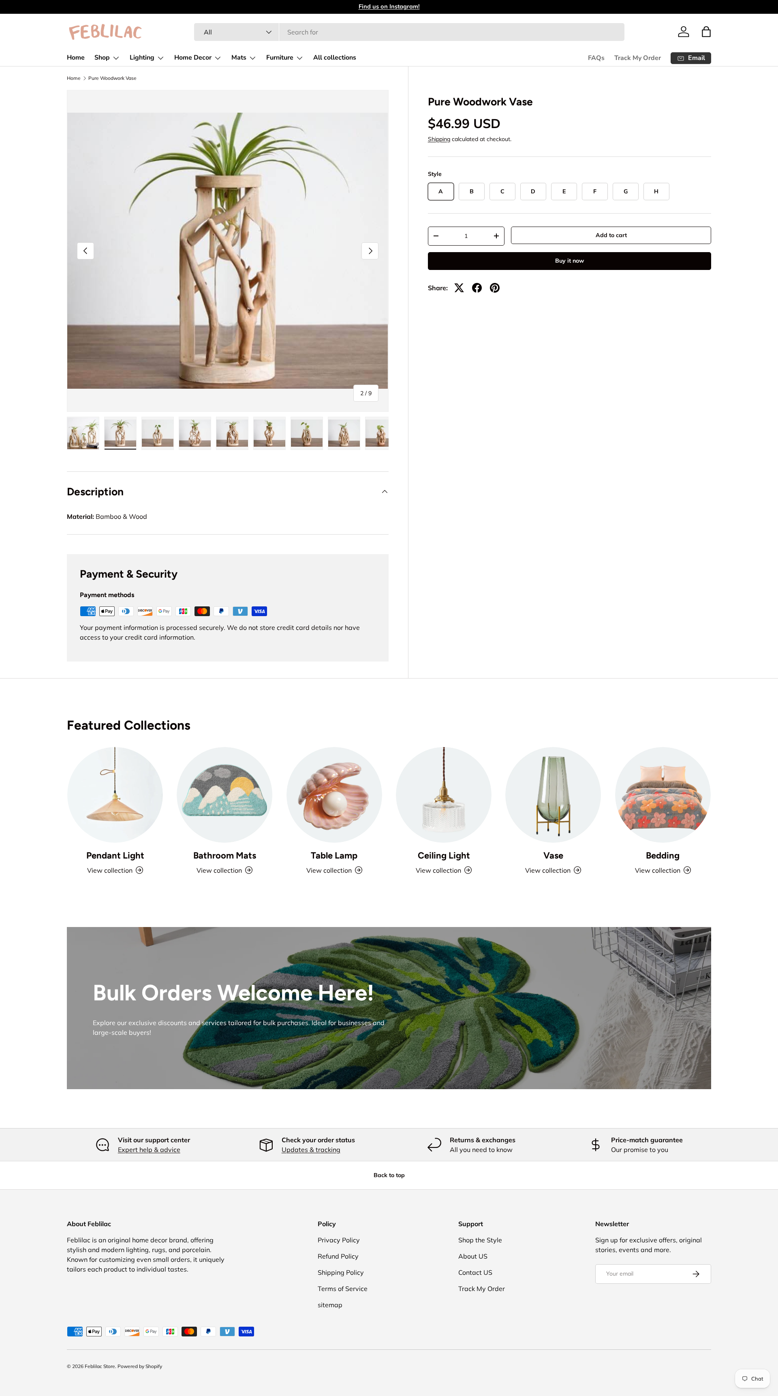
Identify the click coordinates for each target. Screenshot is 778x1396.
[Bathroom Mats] (224, 795)
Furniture (279, 57)
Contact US (475, 1272)
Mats (238, 57)
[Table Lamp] (334, 795)
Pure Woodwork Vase (112, 78)
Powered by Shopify (140, 1366)
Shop (102, 57)
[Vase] (553, 795)
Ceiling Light (444, 855)
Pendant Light (115, 855)
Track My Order (637, 58)
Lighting (142, 57)
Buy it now (569, 260)
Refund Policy (338, 1256)
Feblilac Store (100, 1366)
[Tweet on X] (459, 288)
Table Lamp (334, 855)
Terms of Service (343, 1289)
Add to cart (611, 235)
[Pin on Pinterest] (495, 288)
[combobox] (409, 32)
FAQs (596, 58)
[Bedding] (663, 795)
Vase (553, 855)
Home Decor (193, 57)
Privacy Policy (339, 1240)
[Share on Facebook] (477, 288)
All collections (334, 57)
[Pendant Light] (115, 795)
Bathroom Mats (224, 855)
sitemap (330, 1305)
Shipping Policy (341, 1272)
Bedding (663, 855)
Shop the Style (480, 1240)
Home (76, 57)
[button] (706, 32)
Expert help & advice (149, 1149)
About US (472, 1256)
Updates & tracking (311, 1149)
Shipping (439, 139)
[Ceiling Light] (444, 795)
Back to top (389, 1175)
